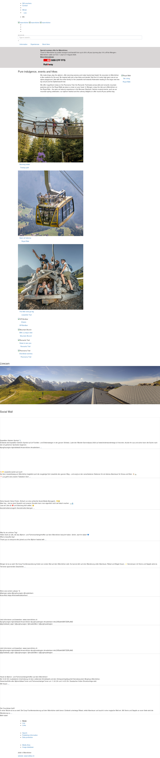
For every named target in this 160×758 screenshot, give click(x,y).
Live (25, 13)
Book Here (46, 44)
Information (23, 44)
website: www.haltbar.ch (26, 756)
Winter (24, 10)
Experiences (35, 44)
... (41, 447)
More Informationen (47, 57)
